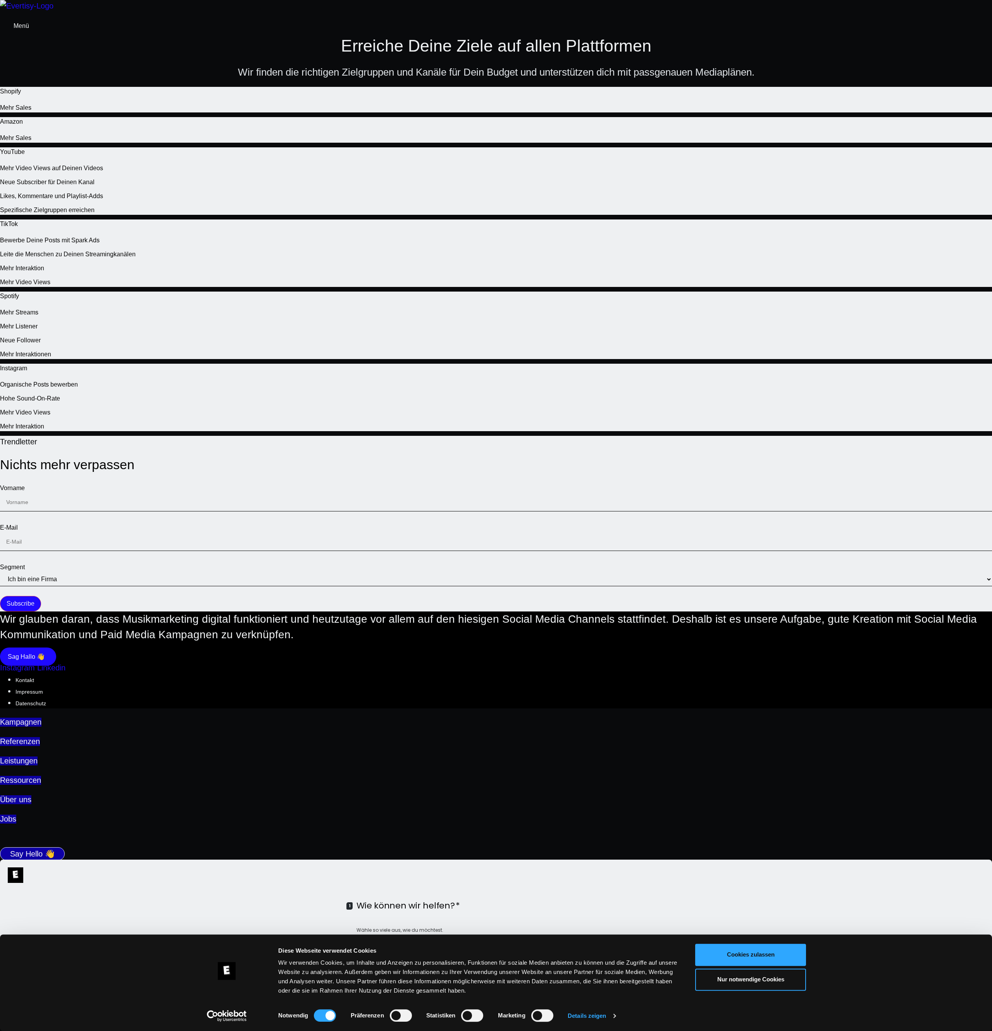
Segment (12, 567)
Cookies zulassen (751, 954)
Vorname (12, 488)
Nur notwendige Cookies (750, 979)
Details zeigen (587, 1015)
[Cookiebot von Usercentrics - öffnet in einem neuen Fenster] (227, 1016)
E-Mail (9, 527)
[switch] (401, 1015)
